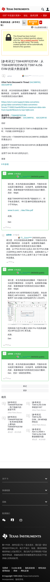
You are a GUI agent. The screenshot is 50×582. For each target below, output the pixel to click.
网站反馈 (25, 571)
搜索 (42, 9)
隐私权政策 (30, 568)
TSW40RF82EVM (18, 115)
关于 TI (5, 479)
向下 (10, 228)
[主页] (15, 9)
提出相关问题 (33, 22)
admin (9, 76)
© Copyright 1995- (12, 576)
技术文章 (34, 15)
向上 (4, 228)
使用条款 (6, 571)
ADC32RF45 (6, 85)
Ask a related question (29, 40)
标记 (25, 386)
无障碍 (5, 568)
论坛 (26, 15)
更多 (45, 15)
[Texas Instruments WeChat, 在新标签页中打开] (4, 521)
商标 (15, 571)
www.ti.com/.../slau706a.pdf (20, 210)
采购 (4, 502)
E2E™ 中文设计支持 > (12, 15)
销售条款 (42, 568)
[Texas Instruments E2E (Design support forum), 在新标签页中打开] (12, 521)
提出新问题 (40, 22)
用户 (47, 9)
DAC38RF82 (35, 82)
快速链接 (6, 490)
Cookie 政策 (17, 568)
